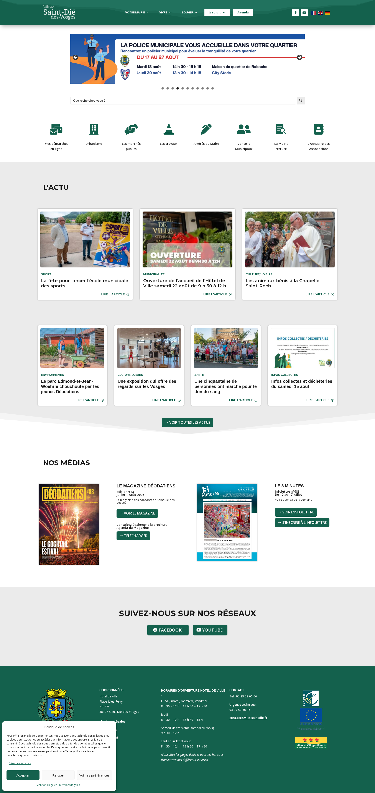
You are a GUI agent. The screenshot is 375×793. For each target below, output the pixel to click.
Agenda (243, 12)
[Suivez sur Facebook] (295, 12)
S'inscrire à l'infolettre (304, 522)
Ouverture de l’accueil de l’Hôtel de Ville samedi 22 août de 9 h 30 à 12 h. (185, 283)
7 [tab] (192, 88)
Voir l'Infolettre (298, 512)
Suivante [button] (299, 57)
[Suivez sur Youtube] (304, 12)
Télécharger (135, 535)
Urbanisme (94, 144)
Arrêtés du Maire (206, 144)
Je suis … (215, 12)
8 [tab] (197, 88)
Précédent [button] (75, 57)
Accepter (23, 775)
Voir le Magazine (139, 513)
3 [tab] (172, 88)
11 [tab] (213, 88)
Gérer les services (20, 763)
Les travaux (169, 144)
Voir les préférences (94, 775)
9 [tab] (202, 88)
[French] (314, 12)
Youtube (212, 630)
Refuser (58, 775)
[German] (328, 12)
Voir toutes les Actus (189, 422)
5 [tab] (182, 88)
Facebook (170, 630)
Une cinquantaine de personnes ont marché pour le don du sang (225, 386)
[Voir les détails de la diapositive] (187, 59)
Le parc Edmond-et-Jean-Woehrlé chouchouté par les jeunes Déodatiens (70, 386)
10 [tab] (208, 88)
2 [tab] (167, 88)
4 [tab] (177, 88)
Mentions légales (46, 785)
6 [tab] (187, 88)
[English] (321, 12)
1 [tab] (162, 88)
